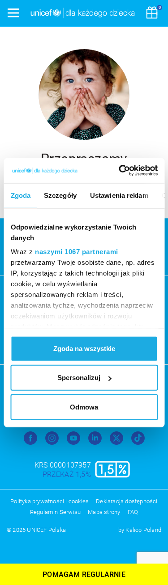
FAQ (133, 512)
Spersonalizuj (78, 377)
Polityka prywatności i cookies (49, 501)
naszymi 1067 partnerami (76, 251)
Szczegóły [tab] (60, 195)
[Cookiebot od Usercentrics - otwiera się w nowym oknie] (120, 170)
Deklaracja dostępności (126, 501)
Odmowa (84, 406)
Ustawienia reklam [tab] (119, 195)
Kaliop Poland (143, 529)
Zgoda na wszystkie (84, 348)
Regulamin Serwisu (55, 512)
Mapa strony (104, 512)
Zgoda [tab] (20, 195)
